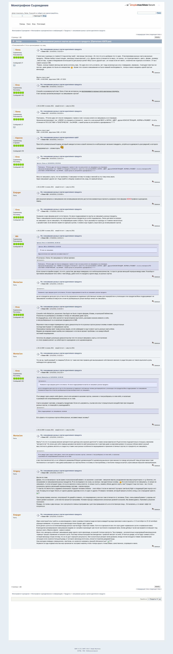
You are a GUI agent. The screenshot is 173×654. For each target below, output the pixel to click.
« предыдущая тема (142, 34)
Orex (17, 85)
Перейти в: (143, 599)
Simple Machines (95, 648)
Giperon (19, 138)
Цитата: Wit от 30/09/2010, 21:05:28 (50, 246)
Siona (17, 50)
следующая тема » (155, 34)
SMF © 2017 (86, 648)
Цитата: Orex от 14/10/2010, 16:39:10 (48, 242)
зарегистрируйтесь (52, 13)
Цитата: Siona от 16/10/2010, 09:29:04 (49, 163)
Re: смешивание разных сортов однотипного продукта (61, 49)
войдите (40, 13)
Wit (16, 236)
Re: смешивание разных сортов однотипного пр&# (60, 137)
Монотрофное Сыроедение (29, 5)
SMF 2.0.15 (77, 648)
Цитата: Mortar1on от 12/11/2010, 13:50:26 (50, 377)
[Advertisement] (86, 567)
